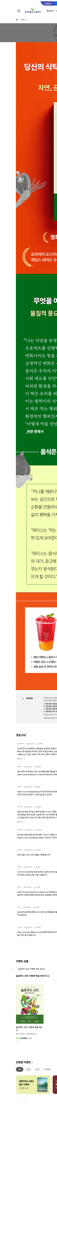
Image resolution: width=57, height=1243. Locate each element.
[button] (24, 1099)
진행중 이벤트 (23, 1062)
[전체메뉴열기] (19, 11)
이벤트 (22, 20)
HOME (17, 19)
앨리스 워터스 (21, 1034)
